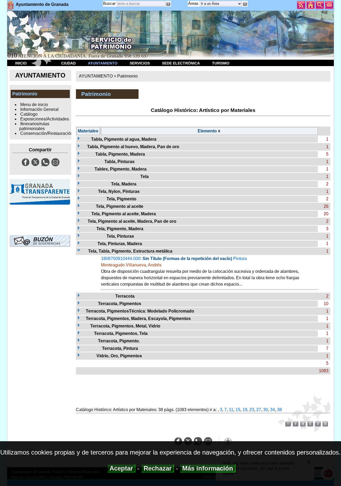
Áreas (194, 3)
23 (251, 409)
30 (265, 409)
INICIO (21, 63)
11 (231, 409)
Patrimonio (127, 76)
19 (244, 409)
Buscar (109, 3)
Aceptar (121, 468)
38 (279, 409)
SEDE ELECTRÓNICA (181, 63)
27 (258, 409)
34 (272, 409)
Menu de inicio (34, 104)
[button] (244, 4)
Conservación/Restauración (46, 133)
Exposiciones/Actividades (44, 119)
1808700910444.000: (200, 271)
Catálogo (29, 114)
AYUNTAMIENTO (102, 63)
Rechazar (157, 468)
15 (238, 409)
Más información (207, 468)
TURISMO (220, 63)
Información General (39, 109)
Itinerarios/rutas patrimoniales (34, 126)
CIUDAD (68, 63)
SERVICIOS (140, 63)
